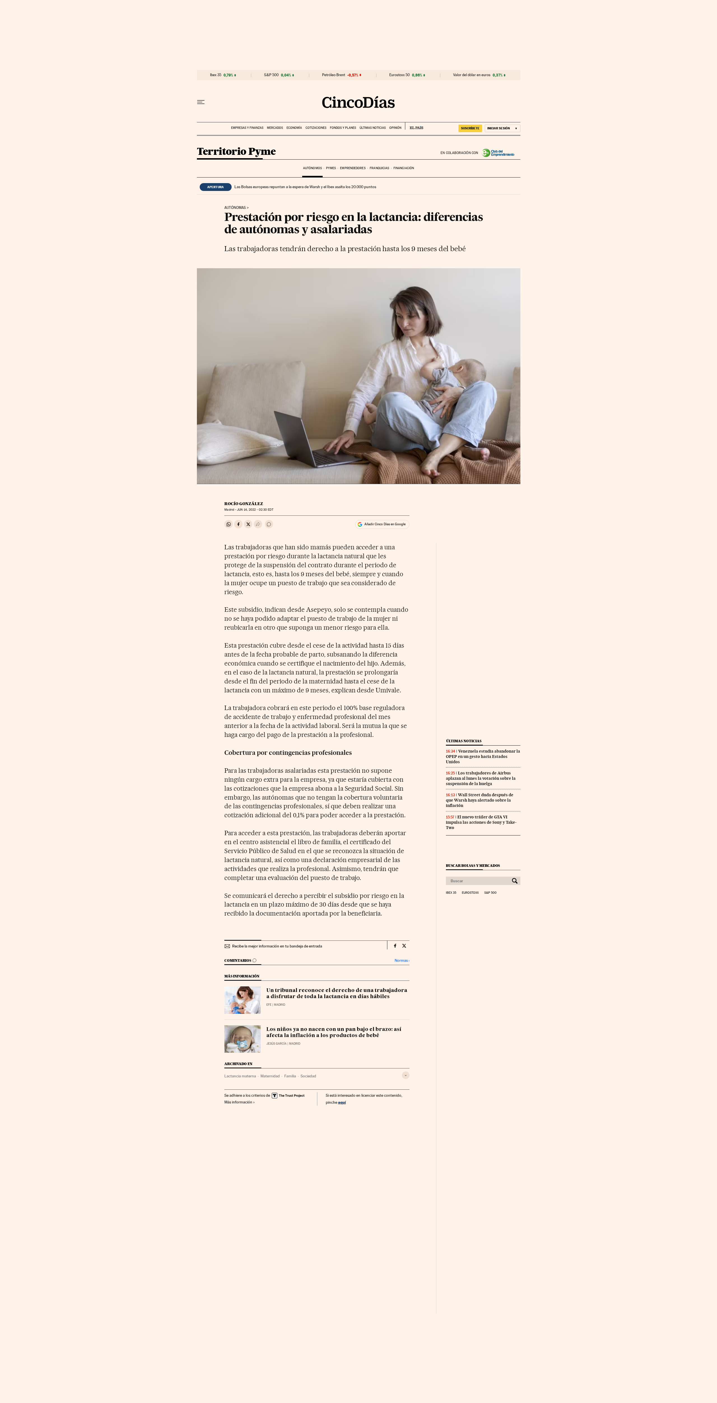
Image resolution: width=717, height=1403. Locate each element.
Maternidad (270, 1076)
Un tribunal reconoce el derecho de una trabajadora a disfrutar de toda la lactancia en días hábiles (336, 993)
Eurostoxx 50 (399, 75)
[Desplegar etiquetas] (405, 1075)
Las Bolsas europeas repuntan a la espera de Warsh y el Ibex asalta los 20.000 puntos (305, 187)
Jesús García (276, 1043)
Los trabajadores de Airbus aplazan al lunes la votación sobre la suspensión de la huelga (481, 778)
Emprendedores (352, 168)
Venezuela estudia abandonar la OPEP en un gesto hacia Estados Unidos (483, 756)
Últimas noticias (373, 128)
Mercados (275, 128)
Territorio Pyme (236, 151)
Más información (238, 1102)
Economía (294, 128)
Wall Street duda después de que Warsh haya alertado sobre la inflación (479, 800)
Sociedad (308, 1076)
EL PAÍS (414, 126)
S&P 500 (271, 75)
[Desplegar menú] (201, 102)
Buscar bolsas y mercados (473, 865)
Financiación (404, 168)
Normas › (402, 960)
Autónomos (312, 168)
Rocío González (243, 503)
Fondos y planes (343, 128)
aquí (342, 1102)
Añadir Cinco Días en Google (385, 524)
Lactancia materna (240, 1076)
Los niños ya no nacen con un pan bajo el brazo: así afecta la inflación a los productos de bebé (333, 1032)
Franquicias (379, 168)
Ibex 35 (215, 75)
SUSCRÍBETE (470, 128)
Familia (290, 1076)
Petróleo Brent (333, 75)
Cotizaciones (316, 128)
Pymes (331, 168)
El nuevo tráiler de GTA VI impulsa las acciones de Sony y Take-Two (481, 822)
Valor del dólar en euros (471, 75)
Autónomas (235, 208)
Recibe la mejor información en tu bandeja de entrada (277, 946)
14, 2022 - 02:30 (255, 510)
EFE (268, 1005)
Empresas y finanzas (247, 128)
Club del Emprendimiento (499, 152)
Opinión (395, 128)
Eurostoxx (470, 893)
